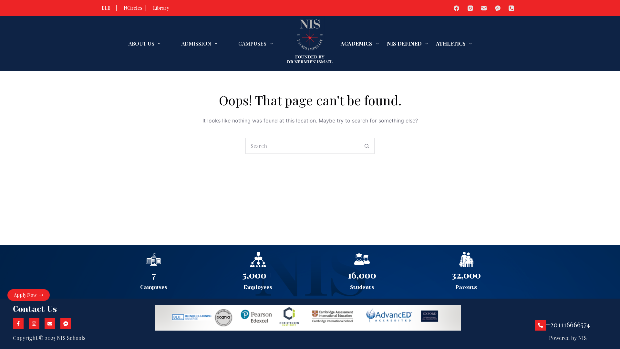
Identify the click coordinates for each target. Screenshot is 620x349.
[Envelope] (50, 323)
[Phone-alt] (540, 325)
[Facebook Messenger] (498, 8)
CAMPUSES (252, 43)
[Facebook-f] (18, 323)
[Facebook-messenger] (65, 323)
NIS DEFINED (404, 43)
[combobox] (302, 146)
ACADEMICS (356, 43)
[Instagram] (470, 8)
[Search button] (366, 145)
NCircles (134, 8)
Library (161, 8)
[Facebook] (457, 8)
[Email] (484, 8)
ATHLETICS (451, 43)
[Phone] (512, 8)
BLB (106, 8)
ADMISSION (196, 43)
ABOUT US (141, 43)
